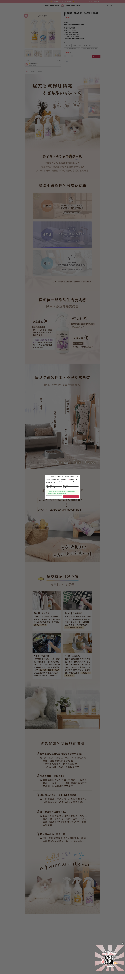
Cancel (54, 496)
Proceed (71, 496)
